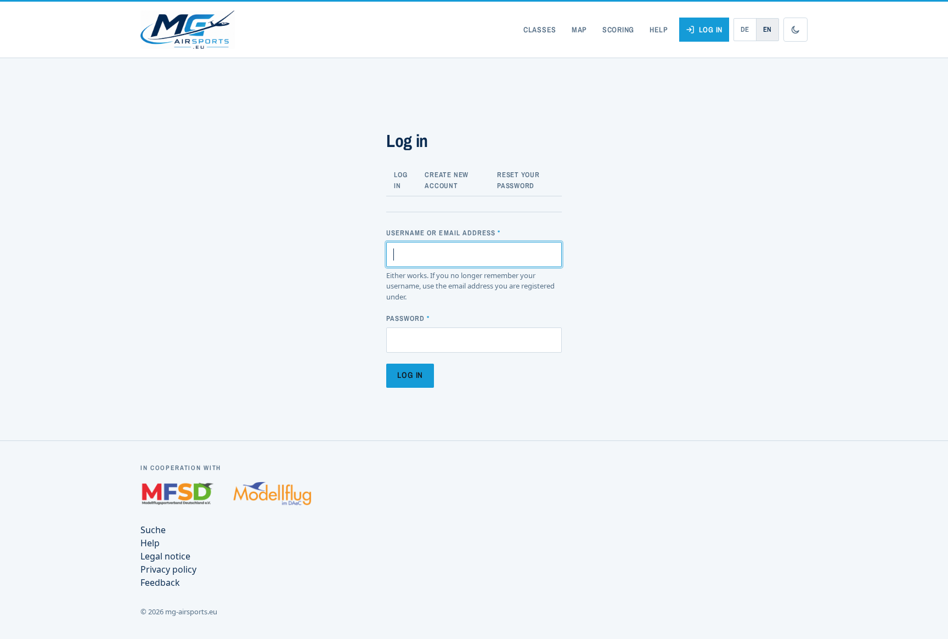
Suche (153, 530)
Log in (711, 30)
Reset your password (518, 180)
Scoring (618, 30)
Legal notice (165, 556)
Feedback (160, 582)
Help (659, 30)
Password (405, 318)
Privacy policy (168, 569)
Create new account (447, 180)
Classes (539, 30)
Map (579, 30)
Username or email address (440, 232)
